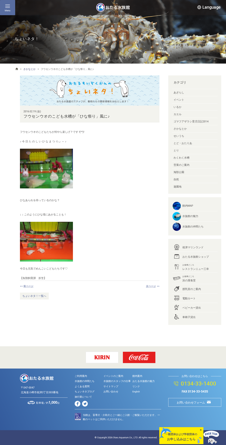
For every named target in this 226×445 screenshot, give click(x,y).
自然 (176, 179)
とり (176, 150)
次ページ (151, 286)
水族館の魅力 (190, 216)
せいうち (179, 136)
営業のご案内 (181, 165)
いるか (178, 107)
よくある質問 (82, 386)
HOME (16, 68)
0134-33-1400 (198, 383)
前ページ (28, 286)
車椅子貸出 (189, 317)
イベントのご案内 (113, 376)
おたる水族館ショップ (195, 256)
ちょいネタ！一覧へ (34, 296)
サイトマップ (110, 386)
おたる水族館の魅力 (143, 381)
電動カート (189, 298)
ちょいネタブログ (84, 391)
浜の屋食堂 (189, 278)
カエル (178, 114)
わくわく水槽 (181, 157)
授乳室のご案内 (191, 289)
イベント (179, 99)
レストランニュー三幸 (195, 267)
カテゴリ (180, 82)
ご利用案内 (81, 376)
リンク (136, 386)
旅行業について (83, 396)
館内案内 (137, 376)
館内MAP (187, 205)
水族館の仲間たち (193, 226)
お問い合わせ (110, 391)
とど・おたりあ (183, 143)
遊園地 (178, 186)
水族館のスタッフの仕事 (117, 381)
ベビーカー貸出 (191, 307)
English (136, 391)
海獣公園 (179, 172)
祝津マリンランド (193, 247)
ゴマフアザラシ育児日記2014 (191, 121)
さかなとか (29, 69)
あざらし (179, 92)
